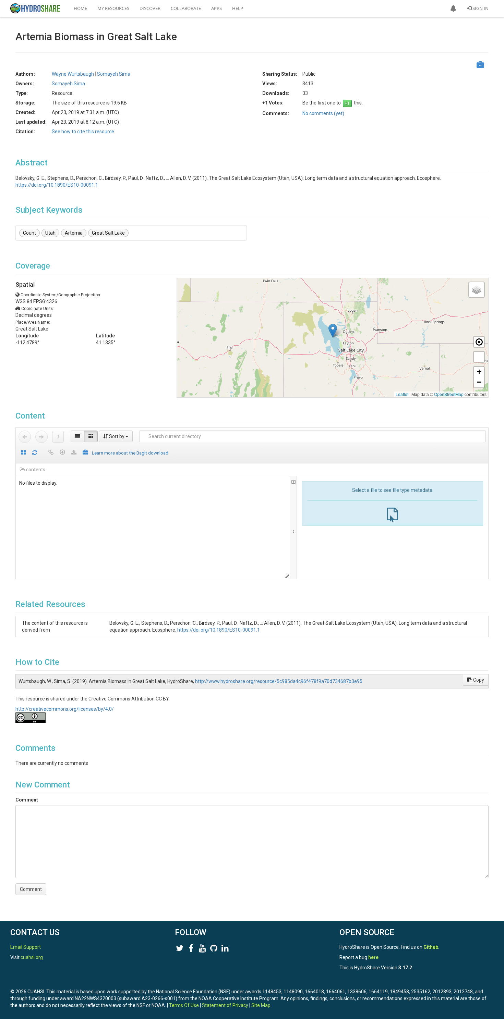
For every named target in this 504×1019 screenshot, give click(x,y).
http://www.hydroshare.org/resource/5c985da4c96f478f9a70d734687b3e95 (278, 681)
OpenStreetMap (449, 394)
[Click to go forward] (41, 437)
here (373, 957)
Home (80, 8)
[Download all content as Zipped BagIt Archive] (85, 453)
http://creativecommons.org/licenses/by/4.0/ (64, 709)
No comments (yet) (323, 113)
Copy (478, 680)
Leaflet (402, 394)
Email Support (25, 947)
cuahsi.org (32, 957)
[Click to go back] (25, 437)
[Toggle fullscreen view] (479, 357)
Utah (50, 233)
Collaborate (186, 8)
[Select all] (23, 453)
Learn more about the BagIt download (130, 453)
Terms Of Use (184, 1005)
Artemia (74, 233)
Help (237, 8)
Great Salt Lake (108, 233)
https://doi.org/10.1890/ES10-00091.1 (56, 185)
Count (29, 233)
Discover (150, 8)
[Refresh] (34, 453)
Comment (26, 800)
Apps (216, 8)
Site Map (261, 1005)
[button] (453, 8)
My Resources (113, 8)
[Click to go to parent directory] (58, 437)
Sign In (480, 8)
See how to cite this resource (83, 131)
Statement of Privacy (225, 1005)
